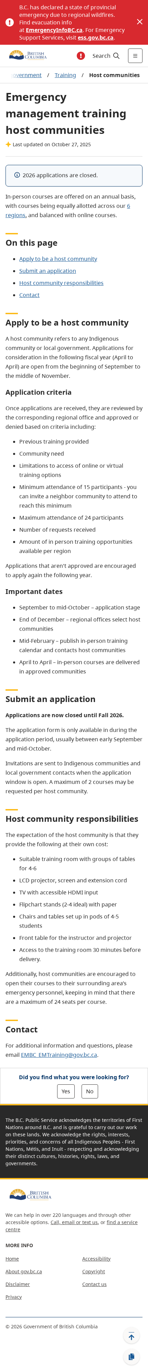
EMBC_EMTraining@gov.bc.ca (59, 1055)
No (90, 1091)
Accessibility (96, 1258)
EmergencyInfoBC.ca (54, 30)
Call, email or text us (74, 1222)
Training (65, 75)
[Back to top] (131, 1335)
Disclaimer (18, 1284)
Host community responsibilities (61, 283)
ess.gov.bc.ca (96, 37)
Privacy (14, 1297)
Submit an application (47, 271)
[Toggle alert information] (81, 56)
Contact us (94, 1284)
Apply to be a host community (58, 259)
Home (12, 1258)
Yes (66, 1091)
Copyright (93, 1271)
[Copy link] (131, 1357)
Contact (29, 295)
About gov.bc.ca (24, 1271)
